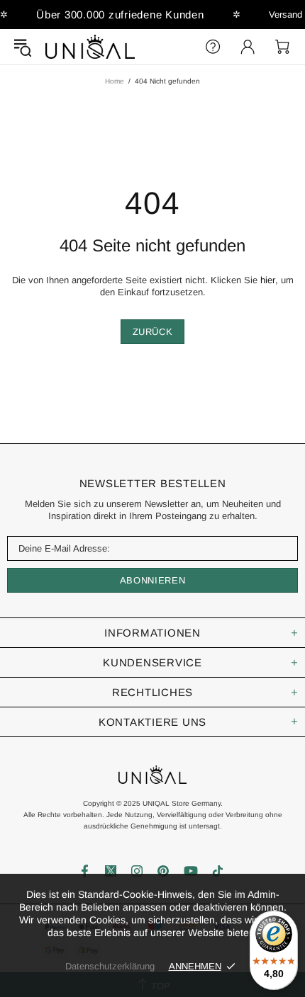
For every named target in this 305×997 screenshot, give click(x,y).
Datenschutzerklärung (110, 966)
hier (267, 280)
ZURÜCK (153, 331)
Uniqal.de (90, 47)
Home (114, 81)
